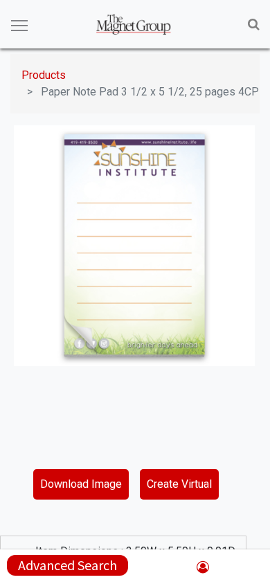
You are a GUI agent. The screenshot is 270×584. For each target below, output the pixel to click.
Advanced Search (67, 565)
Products (43, 75)
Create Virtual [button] (179, 484)
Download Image (81, 484)
